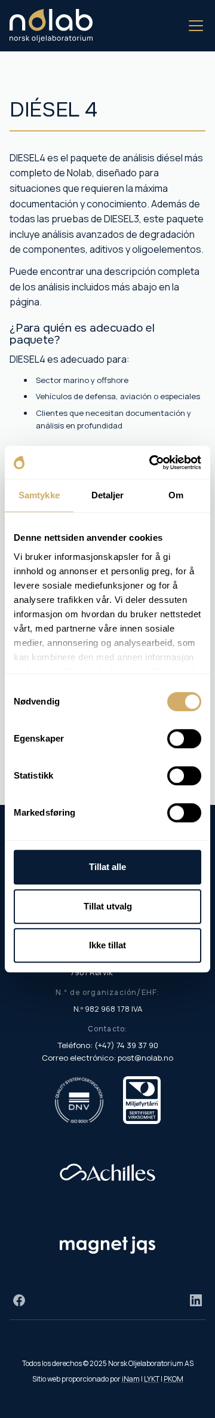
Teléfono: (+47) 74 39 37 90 (107, 1045)
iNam (131, 1379)
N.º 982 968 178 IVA (107, 1008)
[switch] (184, 738)
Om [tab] (175, 495)
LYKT (151, 1379)
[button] (193, 25)
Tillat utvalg (108, 906)
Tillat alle (107, 867)
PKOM (173, 1379)
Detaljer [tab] (107, 495)
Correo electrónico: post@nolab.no (107, 1057)
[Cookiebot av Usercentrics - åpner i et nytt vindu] (151, 462)
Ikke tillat (107, 945)
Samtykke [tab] (39, 495)
